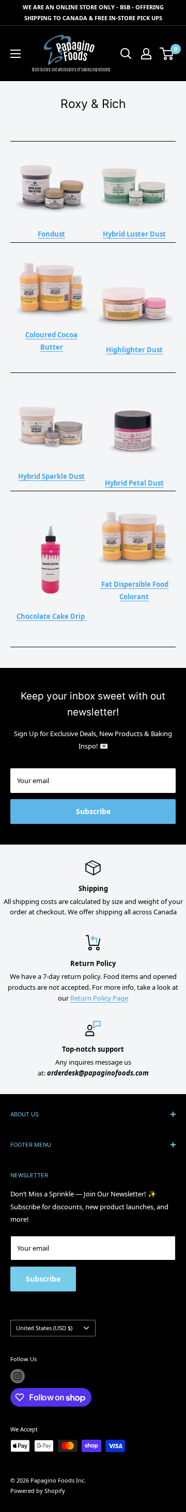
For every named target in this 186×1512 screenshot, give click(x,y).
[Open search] (126, 53)
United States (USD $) (44, 1328)
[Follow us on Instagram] (17, 1376)
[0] (167, 54)
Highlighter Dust (134, 349)
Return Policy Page (99, 998)
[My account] (146, 53)
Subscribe (93, 811)
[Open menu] (15, 54)
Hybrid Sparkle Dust (51, 476)
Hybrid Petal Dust (134, 483)
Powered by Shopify (37, 1490)
